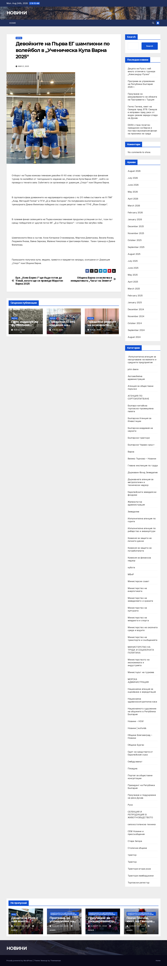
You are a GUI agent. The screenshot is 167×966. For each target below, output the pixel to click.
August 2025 (134, 254)
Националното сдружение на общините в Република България (142, 711)
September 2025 (136, 247)
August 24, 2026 (22, 926)
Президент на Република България (141, 786)
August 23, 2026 (60, 926)
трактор (132, 855)
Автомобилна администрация (136, 377)
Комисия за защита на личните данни (140, 539)
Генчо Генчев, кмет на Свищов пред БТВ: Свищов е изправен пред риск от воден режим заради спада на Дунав (143, 112)
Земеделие (133, 511)
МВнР (131, 574)
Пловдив (132, 768)
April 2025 (133, 281)
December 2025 (136, 226)
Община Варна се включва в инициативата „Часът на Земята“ (91, 279)
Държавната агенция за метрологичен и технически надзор (140, 482)
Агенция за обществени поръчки (140, 387)
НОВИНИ (17, 13)
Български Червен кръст (141, 444)
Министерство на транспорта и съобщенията (142, 638)
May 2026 (133, 191)
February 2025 (135, 295)
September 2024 (136, 330)
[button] (153, 23)
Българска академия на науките (140, 429)
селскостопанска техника (142, 824)
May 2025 (133, 274)
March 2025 (134, 288)
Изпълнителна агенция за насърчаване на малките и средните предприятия (142, 359)
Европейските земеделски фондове (142, 493)
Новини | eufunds (137, 728)
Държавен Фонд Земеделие (143, 472)
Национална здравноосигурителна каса (142, 700)
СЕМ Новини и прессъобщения (136, 832)
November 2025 (136, 233)
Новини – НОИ (136, 721)
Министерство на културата (137, 609)
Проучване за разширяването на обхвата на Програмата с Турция (142, 97)
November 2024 (136, 316)
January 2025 (135, 302)
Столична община (137, 848)
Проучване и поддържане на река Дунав (142, 796)
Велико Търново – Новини (142, 458)
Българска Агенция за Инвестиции (139, 419)
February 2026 (135, 212)
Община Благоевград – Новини (140, 736)
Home (12, 23)
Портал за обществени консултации (140, 777)
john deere (133, 369)
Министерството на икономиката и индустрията (138, 662)
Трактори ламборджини (141, 875)
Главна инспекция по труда (143, 465)
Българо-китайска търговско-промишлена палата (141, 408)
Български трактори (139, 438)
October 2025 (135, 240)
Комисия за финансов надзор (139, 559)
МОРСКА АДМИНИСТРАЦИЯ (138, 680)
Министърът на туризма (141, 672)
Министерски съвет (138, 581)
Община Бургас (136, 745)
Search (131, 37)
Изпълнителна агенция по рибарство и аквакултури (142, 529)
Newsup (44, 960)
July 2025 (133, 261)
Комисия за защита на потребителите (140, 549)
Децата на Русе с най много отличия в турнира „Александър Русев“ (141, 71)
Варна (18, 38)
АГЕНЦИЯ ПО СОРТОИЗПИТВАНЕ (138, 397)
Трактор (132, 862)
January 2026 (135, 219)
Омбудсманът (135, 761)
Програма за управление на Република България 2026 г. (141, 84)
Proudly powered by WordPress (20, 960)
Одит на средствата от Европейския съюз (140, 753)
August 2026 (134, 171)
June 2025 (133, 268)
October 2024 (135, 323)
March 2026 (134, 205)
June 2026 (133, 185)
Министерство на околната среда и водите (143, 629)
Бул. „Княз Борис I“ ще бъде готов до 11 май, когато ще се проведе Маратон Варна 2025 (39, 280)
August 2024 (134, 337)
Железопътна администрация (136, 503)
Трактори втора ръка (139, 868)
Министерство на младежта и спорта (139, 619)
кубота (131, 567)
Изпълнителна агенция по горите (142, 520)
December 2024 (136, 309)
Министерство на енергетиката (137, 589)
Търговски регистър (139, 882)
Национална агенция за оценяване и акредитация (142, 690)
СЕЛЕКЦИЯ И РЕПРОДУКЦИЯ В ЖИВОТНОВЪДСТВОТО (140, 814)
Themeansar (55, 960)
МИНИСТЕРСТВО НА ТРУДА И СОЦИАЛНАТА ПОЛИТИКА (141, 650)
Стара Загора (135, 841)
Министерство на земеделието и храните (140, 599)
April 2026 (133, 198)
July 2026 (133, 178)
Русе (130, 804)
